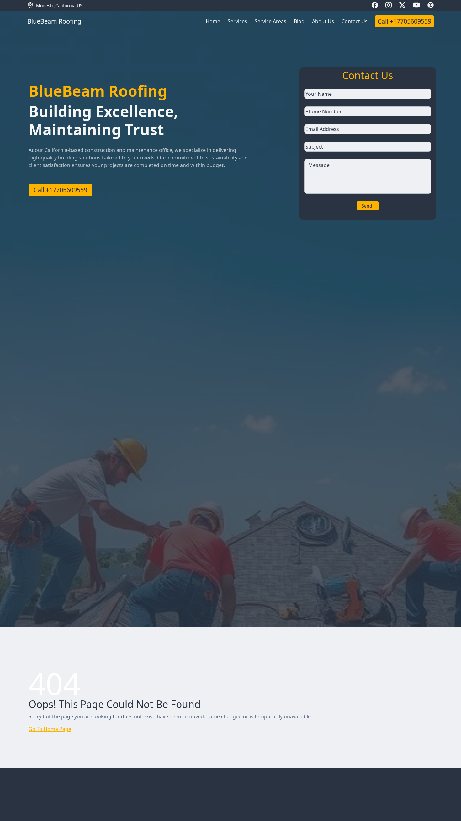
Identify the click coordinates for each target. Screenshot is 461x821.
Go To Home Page (50, 729)
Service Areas (270, 21)
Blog (299, 21)
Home (213, 21)
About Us (323, 21)
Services (237, 21)
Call (404, 21)
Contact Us (355, 21)
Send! (368, 206)
